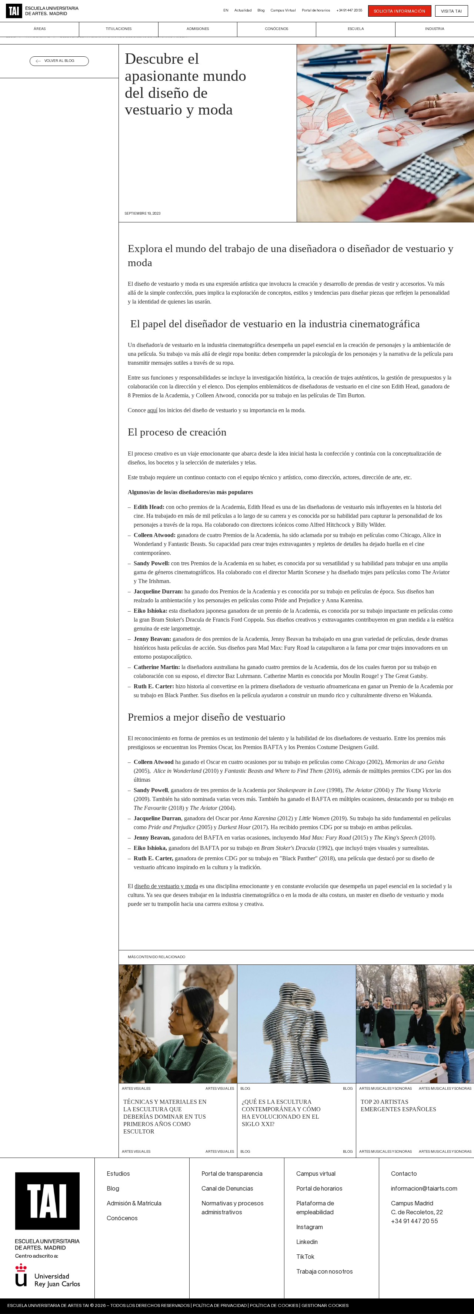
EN (225, 10)
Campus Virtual (283, 10)
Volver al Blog (59, 61)
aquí (152, 410)
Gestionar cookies (324, 1306)
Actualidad (242, 10)
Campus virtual (316, 1174)
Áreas (40, 29)
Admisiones (198, 29)
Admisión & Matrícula (134, 1204)
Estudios (118, 1174)
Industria (434, 29)
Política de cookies (274, 1306)
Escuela (356, 29)
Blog (261, 10)
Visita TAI (452, 11)
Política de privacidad (220, 1306)
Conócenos (276, 29)
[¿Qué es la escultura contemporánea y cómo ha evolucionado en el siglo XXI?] (296, 1061)
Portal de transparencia (232, 1174)
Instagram (309, 1227)
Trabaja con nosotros (324, 1272)
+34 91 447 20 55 (349, 10)
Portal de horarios (316, 10)
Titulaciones (118, 29)
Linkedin (307, 1242)
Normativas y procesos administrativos (232, 1208)
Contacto (404, 1174)
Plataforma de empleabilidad (315, 1208)
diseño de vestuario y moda (166, 886)
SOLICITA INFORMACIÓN (399, 11)
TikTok (305, 1257)
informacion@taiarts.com (424, 1189)
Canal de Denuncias (227, 1189)
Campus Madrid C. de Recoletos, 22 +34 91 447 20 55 (417, 1212)
